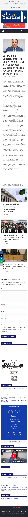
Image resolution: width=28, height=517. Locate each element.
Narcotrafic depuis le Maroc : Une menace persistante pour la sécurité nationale (14, 266)
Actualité (5, 52)
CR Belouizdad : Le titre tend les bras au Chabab (16, 180)
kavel (2, 480)
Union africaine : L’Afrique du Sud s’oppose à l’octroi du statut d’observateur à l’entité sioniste (14, 177)
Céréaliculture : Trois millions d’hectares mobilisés (17, 487)
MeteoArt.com (16, 441)
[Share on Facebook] (1, 252)
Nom (3, 304)
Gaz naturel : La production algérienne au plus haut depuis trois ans (15, 4)
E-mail (3, 311)
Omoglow (3, 487)
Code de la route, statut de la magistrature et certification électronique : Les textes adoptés (13, 238)
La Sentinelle (12, 76)
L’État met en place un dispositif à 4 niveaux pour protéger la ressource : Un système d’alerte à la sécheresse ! (12, 389)
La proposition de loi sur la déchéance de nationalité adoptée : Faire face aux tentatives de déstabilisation (13, 208)
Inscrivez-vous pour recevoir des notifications (10, 470)
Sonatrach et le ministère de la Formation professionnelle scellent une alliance (11, 481)
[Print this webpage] (1, 264)
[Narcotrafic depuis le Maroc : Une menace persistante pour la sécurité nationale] (14, 249)
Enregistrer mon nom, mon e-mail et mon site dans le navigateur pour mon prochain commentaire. (13, 329)
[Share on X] (1, 255)
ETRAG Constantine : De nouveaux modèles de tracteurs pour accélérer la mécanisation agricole (13, 478)
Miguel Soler (3, 477)
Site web (3, 318)
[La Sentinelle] (3, 31)
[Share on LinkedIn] (1, 258)
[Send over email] (1, 261)
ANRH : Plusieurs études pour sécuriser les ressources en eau (13, 391)
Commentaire (5, 289)
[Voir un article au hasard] (25, 31)
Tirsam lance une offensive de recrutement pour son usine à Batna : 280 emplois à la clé (14, 485)
